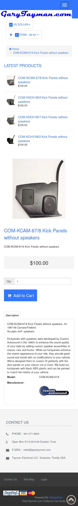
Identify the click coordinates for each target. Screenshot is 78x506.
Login (44, 479)
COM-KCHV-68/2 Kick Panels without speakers (42, 138)
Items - (26, 34)
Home (15, 49)
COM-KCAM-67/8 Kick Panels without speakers (40, 52)
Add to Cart (23, 295)
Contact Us (10, 479)
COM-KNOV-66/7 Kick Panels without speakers (42, 119)
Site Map (29, 479)
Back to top (71, 500)
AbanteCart (55, 497)
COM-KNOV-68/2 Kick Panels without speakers (42, 99)
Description (12, 315)
